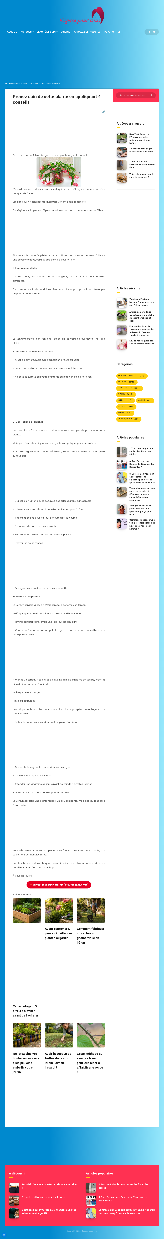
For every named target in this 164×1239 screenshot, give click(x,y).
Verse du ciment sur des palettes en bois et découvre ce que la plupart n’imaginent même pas (142, 494)
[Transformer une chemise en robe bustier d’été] (122, 165)
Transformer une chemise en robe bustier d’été (142, 164)
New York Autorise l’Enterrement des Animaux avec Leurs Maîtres (139, 138)
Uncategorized (128, 418)
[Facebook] (149, 32)
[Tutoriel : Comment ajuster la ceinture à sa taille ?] (14, 1188)
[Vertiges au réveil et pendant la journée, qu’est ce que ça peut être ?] (122, 509)
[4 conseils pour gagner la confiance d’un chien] (122, 152)
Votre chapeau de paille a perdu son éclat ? (141, 175)
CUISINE (65, 31)
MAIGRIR (144, 400)
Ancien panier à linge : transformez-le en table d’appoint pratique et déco (142, 316)
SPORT (124, 412)
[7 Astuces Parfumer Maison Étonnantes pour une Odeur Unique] (122, 303)
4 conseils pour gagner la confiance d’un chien (141, 150)
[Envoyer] (152, 95)
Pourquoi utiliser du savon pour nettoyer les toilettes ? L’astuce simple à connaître (142, 330)
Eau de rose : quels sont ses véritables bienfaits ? (141, 344)
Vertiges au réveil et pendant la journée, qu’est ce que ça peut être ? (140, 510)
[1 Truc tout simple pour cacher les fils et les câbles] (122, 452)
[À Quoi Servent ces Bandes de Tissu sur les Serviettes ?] (122, 465)
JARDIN (8, 83)
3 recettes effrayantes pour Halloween (43, 1197)
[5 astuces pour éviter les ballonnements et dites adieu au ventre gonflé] (14, 1213)
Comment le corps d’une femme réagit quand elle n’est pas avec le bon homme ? (142, 524)
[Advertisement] (82, 59)
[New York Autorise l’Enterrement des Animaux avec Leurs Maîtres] (122, 138)
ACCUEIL (12, 31)
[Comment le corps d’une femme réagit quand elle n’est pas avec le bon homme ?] (122, 523)
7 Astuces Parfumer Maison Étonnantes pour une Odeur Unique (142, 302)
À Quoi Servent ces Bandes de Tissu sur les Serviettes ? (141, 464)
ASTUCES (26, 31)
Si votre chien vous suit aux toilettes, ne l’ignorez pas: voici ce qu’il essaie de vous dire (142, 478)
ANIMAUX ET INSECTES (87, 31)
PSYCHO (109, 31)
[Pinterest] (154, 32)
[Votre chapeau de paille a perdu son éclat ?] (122, 178)
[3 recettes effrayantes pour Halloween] (14, 1201)
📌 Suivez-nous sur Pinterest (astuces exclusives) (58, 884)
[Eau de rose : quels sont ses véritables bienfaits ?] (122, 344)
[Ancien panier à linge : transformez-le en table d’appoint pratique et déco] (122, 315)
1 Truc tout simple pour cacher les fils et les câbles (141, 451)
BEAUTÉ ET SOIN (46, 31)
